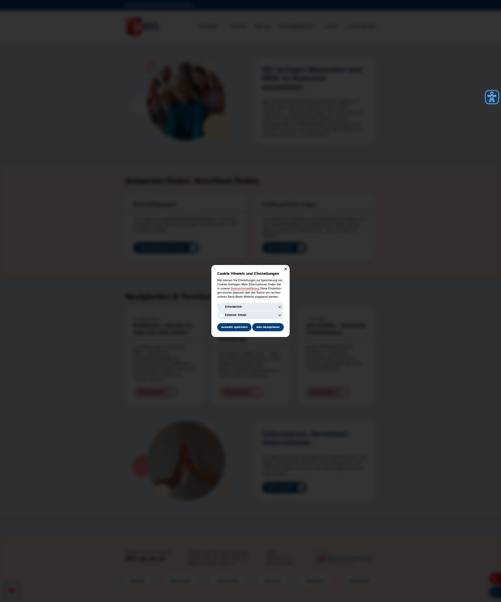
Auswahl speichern (234, 327)
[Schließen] (286, 269)
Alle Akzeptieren (268, 327)
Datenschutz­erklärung (245, 288)
